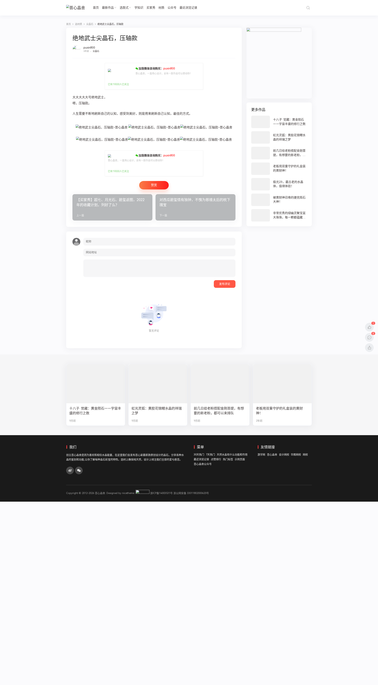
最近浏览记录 (188, 7)
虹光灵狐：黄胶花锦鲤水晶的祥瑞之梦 (157, 410)
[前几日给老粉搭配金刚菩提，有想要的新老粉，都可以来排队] (279, 153)
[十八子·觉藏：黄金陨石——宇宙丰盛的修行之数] (279, 122)
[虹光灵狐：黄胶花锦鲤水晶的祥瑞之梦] (279, 137)
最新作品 (108, 7)
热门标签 (228, 459)
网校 (305, 454)
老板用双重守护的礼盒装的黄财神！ (279, 410)
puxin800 (89, 47)
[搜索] (308, 8)
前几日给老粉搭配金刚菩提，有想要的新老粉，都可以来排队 (219, 410)
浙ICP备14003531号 (161, 493)
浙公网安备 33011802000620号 (191, 493)
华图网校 (296, 454)
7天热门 (210, 454)
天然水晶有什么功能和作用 (232, 454)
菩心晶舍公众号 (203, 464)
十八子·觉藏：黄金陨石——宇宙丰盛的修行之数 (95, 410)
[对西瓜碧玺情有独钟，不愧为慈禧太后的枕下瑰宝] (195, 207)
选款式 (124, 7)
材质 (161, 7)
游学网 (261, 454)
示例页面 (240, 459)
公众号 (172, 7)
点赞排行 (216, 459)
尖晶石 (96, 51)
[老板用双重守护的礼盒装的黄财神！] (279, 168)
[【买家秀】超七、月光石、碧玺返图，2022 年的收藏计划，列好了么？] (112, 207)
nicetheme (128, 493)
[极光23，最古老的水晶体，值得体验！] (279, 184)
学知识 (138, 7)
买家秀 (150, 7)
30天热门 (199, 454)
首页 (96, 7)
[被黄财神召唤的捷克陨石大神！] (279, 200)
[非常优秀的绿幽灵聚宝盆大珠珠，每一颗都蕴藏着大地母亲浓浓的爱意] (279, 215)
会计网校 (284, 454)
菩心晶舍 (272, 454)
